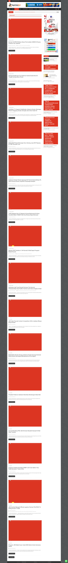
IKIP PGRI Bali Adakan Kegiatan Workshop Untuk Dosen (53, 76)
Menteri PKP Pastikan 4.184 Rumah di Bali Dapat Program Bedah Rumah (24, 251)
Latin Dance (27, 290)
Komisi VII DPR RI (19, 45)
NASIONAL (16, 9)
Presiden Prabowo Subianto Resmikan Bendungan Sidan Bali (25, 394)
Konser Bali (15, 511)
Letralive (18, 511)
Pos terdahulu (12, 557)
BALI (20, 9)
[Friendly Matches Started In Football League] (46, 59)
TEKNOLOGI (40, 9)
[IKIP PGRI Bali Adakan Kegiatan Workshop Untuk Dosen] (46, 75)
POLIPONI (27, 511)
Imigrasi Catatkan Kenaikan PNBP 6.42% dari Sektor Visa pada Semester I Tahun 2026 (24, 468)
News (13, 502)
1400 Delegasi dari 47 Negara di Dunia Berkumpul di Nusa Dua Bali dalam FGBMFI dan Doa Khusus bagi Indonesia (24, 214)
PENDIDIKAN (31, 9)
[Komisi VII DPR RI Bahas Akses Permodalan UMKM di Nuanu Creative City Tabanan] (25, 28)
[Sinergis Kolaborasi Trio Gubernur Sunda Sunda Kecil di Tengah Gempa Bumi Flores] (25, 62)
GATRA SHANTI (25, 9)
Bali (17, 290)
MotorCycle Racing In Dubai (48, 80)
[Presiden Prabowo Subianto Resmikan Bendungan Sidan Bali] (25, 378)
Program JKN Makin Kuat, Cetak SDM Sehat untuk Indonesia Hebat (25, 545)
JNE (9, 511)
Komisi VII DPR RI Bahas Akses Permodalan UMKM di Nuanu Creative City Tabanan (25, 42)
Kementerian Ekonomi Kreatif (22, 290)
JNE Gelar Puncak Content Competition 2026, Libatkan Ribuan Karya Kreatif (25, 321)
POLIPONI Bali (30, 511)
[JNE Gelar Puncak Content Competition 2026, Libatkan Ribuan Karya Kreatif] (25, 308)
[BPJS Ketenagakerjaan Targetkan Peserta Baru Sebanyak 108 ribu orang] (51, 105)
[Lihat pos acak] (58, 9)
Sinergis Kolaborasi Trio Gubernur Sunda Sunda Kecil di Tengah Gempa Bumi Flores (23, 76)
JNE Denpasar (12, 511)
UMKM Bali (28, 45)
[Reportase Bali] (10, 9)
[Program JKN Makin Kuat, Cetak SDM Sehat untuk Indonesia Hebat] (25, 530)
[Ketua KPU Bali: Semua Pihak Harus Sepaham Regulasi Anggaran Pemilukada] (51, 138)
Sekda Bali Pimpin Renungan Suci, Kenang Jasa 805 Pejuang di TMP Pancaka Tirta (24, 143)
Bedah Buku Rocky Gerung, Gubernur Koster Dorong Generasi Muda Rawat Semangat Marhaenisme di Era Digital (25, 355)
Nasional (10, 37)
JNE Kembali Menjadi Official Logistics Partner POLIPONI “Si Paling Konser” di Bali (25, 507)
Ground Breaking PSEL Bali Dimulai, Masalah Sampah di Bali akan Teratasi (24, 431)
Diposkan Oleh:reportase (12, 45)
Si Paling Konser (34, 511)
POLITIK (36, 9)
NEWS (13, 9)
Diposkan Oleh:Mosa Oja (12, 112)
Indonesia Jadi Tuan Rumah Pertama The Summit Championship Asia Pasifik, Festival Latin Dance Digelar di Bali (25, 288)
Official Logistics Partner (23, 511)
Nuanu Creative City (24, 45)
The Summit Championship (32, 290)
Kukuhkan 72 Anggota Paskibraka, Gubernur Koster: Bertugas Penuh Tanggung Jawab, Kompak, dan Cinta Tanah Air (25, 110)
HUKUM (45, 9)
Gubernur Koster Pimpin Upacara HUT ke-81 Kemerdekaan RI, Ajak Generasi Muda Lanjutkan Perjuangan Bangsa (25, 180)
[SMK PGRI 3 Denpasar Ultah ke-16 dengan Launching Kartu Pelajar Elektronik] (51, 89)
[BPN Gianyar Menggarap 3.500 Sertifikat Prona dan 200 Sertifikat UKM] (51, 121)
